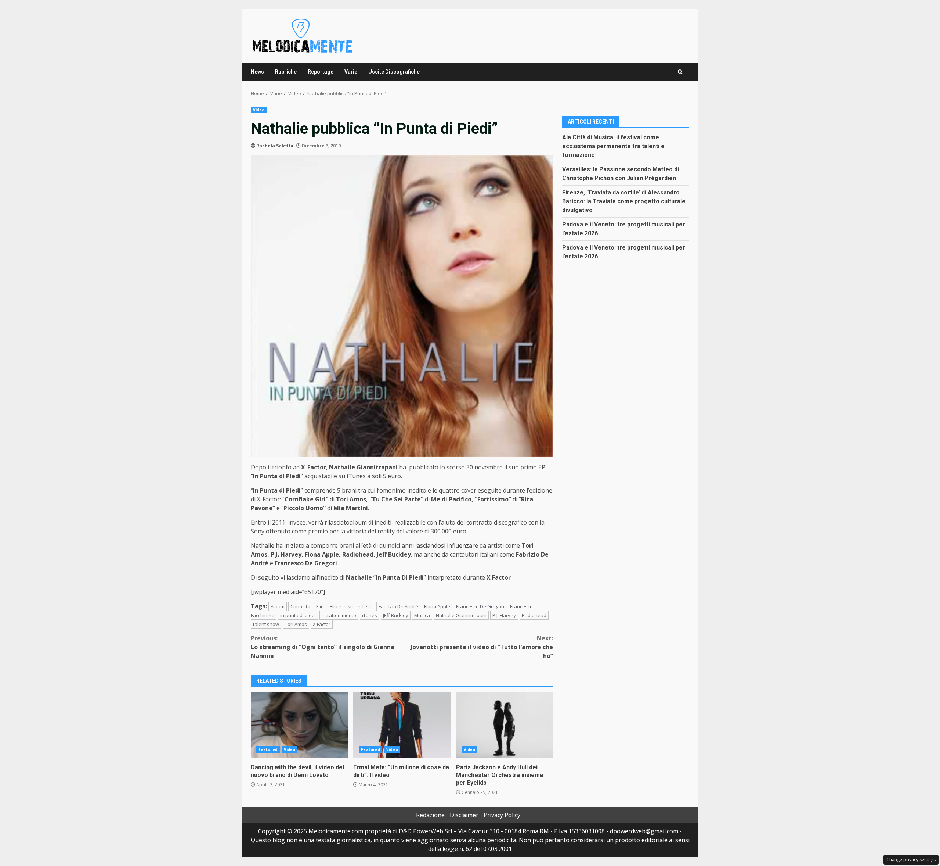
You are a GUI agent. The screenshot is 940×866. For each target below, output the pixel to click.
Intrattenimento (339, 615)
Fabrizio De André (398, 606)
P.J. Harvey (504, 615)
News (257, 72)
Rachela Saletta (274, 146)
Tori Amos (296, 624)
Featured (268, 749)
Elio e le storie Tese (351, 606)
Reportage (320, 72)
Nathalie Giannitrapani (461, 615)
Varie (350, 72)
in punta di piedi (298, 615)
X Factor (321, 624)
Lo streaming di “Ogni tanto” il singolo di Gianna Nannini (322, 647)
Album (278, 606)
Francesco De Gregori (480, 606)
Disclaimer (464, 815)
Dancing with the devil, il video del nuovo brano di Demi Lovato (299, 725)
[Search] (680, 72)
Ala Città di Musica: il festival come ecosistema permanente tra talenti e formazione (613, 145)
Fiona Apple (437, 606)
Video (259, 109)
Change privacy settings (911, 859)
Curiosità (300, 606)
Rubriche (286, 72)
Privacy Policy (502, 815)
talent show (266, 624)
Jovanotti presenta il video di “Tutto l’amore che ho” (482, 647)
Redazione (430, 815)
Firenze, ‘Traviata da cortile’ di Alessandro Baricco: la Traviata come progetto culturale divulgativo (624, 201)
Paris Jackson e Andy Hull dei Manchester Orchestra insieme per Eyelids (504, 725)
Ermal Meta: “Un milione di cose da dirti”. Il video (401, 725)
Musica (422, 615)
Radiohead (534, 615)
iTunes (369, 615)
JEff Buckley (395, 615)
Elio (320, 606)
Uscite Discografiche (394, 72)
